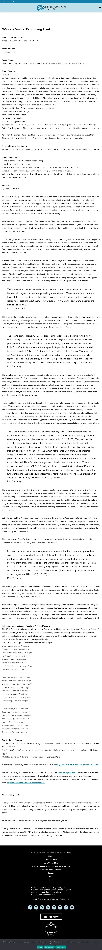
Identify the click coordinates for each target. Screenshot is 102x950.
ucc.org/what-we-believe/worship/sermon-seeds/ (76, 764)
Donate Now (51, 916)
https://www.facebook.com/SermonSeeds (26, 782)
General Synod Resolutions (51, 869)
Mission (51, 856)
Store (51, 880)
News (51, 876)
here (52, 894)
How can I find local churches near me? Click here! (51, 866)
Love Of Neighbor (51, 863)
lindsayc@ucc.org (67, 772)
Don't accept (49, 947)
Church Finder (6, 1)
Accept (40, 947)
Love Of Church (51, 859)
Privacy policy (60, 947)
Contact (51, 873)
